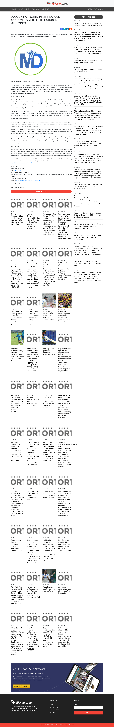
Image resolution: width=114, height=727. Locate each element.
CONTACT (45, 9)
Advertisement (54, 710)
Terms (52, 704)
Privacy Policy (54, 707)
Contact (52, 712)
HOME (14, 9)
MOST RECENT (24, 9)
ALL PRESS (35, 9)
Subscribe (89, 713)
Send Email (18, 170)
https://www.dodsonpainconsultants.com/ (28, 180)
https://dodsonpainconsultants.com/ (21, 163)
